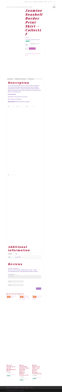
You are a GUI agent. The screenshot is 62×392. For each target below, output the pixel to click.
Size (27, 44)
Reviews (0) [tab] (30, 79)
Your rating (11, 274)
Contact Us (50, 1)
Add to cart (32, 48)
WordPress (22, 390)
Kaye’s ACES (26, 1)
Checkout (45, 1)
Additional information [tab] (20, 79)
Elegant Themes (13, 390)
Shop (30, 1)
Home (7, 7)
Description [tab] (10, 79)
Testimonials (41, 1)
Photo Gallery (35, 1)
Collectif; (11, 7)
